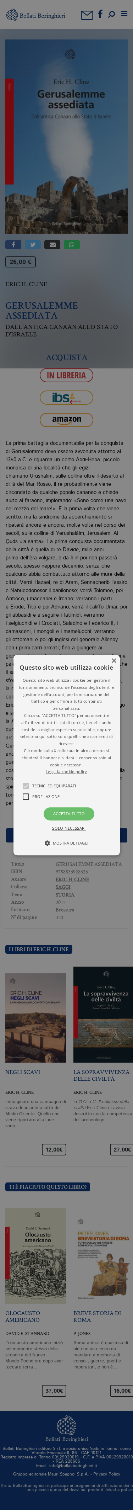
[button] (66, 755)
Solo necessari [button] (69, 828)
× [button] (113, 661)
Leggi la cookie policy (66, 772)
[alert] (66, 755)
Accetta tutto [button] (69, 813)
